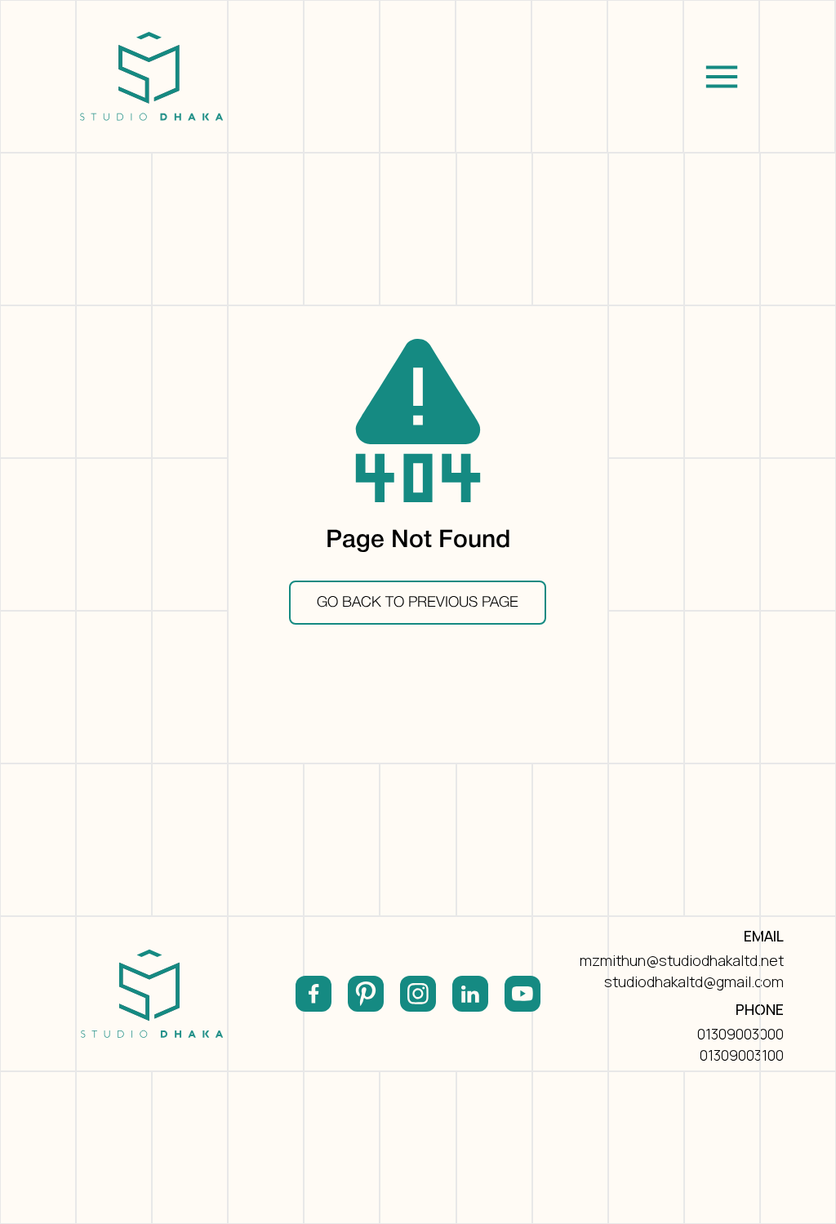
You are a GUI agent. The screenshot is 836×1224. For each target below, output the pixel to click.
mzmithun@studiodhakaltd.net (682, 960)
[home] (152, 76)
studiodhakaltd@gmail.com (694, 981)
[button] (721, 76)
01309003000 (740, 1033)
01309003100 (742, 1055)
